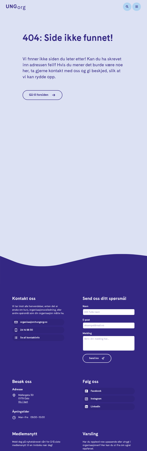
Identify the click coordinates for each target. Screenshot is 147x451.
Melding (87, 333)
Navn (85, 306)
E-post (86, 320)
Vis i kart (23, 402)
